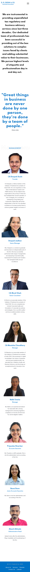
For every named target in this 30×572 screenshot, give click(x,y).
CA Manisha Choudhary (15, 345)
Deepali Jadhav (15, 241)
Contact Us (11, 569)
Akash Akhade (15, 529)
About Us (8, 567)
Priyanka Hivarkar (15, 446)
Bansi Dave (15, 488)
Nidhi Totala (15, 400)
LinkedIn (19, 569)
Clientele (21, 567)
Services (15, 567)
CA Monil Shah (15, 293)
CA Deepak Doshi (15, 177)
